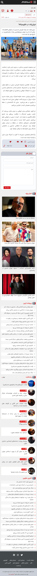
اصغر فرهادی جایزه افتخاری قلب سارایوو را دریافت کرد (18, 307)
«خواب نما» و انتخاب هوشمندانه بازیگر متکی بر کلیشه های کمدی (14, 394)
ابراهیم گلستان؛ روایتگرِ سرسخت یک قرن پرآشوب (20, 331)
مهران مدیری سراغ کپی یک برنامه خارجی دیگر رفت (19, 243)
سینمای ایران (22, 390)
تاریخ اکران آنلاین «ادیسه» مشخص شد (22, 342)
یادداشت (29, 377)
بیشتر (4, 377)
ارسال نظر (7, 188)
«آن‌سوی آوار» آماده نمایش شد (24, 482)
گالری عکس (8, 563)
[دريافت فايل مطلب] (7, 11)
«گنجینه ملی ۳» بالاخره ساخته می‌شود (23, 345)
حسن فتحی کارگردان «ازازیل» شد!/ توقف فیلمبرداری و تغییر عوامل (18, 296)
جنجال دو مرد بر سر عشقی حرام (25, 218)
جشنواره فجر (16, 563)
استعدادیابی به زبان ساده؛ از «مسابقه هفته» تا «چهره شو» (14, 415)
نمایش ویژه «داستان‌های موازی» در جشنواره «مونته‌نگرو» (17, 363)
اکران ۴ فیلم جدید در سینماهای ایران (23, 360)
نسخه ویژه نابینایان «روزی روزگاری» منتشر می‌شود (19, 369)
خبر (34, 15)
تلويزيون (5, 560)
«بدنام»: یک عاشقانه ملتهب (19, 433)
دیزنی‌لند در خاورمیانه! (27, 24)
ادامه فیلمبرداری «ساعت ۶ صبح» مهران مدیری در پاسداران (18, 269)
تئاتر (31, 563)
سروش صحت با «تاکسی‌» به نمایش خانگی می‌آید (19, 310)
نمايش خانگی (22, 401)
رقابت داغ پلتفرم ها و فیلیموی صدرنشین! (22, 366)
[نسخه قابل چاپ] (12, 11)
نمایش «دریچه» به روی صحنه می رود (23, 328)
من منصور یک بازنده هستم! (19, 472)
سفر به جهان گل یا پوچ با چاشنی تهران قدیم (14, 452)
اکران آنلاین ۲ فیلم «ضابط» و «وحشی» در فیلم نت (19, 318)
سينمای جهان (28, 15)
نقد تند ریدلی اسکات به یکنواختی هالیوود (22, 357)
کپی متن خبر (31, 146)
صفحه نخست (30, 560)
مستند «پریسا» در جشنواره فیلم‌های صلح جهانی (20, 354)
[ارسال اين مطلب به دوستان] (3, 11)
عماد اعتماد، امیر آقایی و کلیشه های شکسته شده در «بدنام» (14, 404)
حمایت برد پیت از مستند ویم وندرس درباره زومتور (19, 325)
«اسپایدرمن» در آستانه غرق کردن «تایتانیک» (21, 485)
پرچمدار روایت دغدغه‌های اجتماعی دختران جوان (14, 442)
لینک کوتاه (9, 146)
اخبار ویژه (29, 193)
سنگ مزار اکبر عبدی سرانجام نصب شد (22, 373)
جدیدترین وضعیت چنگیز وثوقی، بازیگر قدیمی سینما (19, 339)
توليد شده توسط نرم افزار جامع (18, 574)
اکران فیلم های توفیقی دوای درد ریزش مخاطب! (14, 463)
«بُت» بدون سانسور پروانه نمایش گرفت (22, 322)
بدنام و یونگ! (23, 424)
